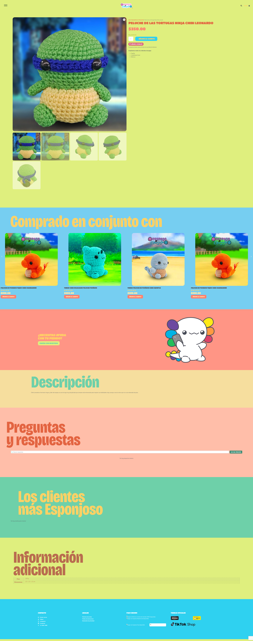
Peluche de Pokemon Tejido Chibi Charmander (19, 288)
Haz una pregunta (236, 452)
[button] (241, 5)
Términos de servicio (87, 617)
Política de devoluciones (87, 618)
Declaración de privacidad (88, 620)
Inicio (129, 20)
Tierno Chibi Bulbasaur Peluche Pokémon (80, 288)
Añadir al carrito (147, 39)
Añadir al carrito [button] (8, 296)
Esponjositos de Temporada (138, 20)
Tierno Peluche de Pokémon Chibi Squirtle (144, 288)
